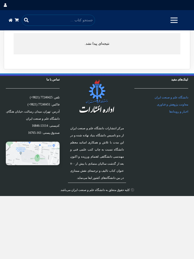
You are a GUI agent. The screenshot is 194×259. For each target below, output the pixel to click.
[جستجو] (26, 20)
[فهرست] (174, 20)
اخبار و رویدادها (178, 111)
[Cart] (16, 20)
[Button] (11, 20)
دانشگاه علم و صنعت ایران (171, 97)
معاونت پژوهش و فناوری (172, 104)
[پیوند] (33, 153)
